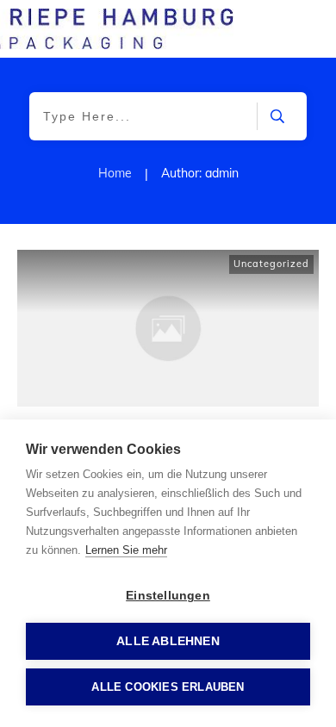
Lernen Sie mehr (126, 550)
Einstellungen (168, 595)
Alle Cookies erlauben (167, 686)
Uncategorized (271, 264)
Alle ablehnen (168, 641)
